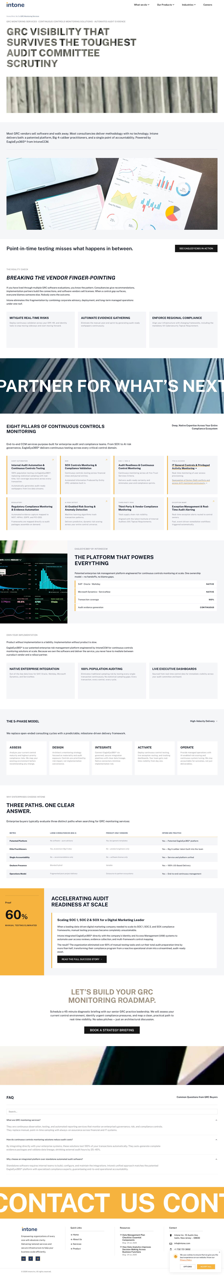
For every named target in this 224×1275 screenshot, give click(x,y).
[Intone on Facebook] (30, 1258)
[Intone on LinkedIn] (23, 1258)
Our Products (164, 4)
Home (76, 1235)
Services (77, 1244)
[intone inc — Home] (15, 4)
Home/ (8, 16)
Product (77, 1249)
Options (188, 1267)
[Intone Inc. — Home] (38, 1229)
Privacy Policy (186, 1260)
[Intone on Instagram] (38, 1258)
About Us (77, 1239)
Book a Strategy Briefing (112, 1030)
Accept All (206, 1267)
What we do (140, 4)
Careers (207, 4)
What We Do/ (16, 16)
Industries (187, 4)
